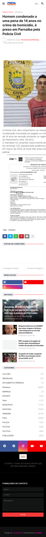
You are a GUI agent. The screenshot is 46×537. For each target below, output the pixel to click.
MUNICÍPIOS (23, 405)
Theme (39, 533)
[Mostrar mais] (32, 236)
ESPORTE (23, 396)
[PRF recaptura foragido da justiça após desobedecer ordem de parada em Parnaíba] (9, 345)
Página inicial (7, 12)
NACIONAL (23, 409)
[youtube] (33, 282)
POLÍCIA (23, 422)
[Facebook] (4, 236)
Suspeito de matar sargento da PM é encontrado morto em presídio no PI (30, 356)
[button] (3, 4)
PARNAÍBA (23, 414)
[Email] (27, 236)
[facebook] (12, 282)
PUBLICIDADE (23, 436)
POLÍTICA (23, 431)
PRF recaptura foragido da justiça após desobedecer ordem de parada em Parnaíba (31, 343)
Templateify (17, 533)
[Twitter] (10, 236)
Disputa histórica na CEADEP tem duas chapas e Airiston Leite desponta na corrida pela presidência (31, 329)
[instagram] (12, 287)
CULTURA (23, 374)
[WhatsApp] (15, 236)
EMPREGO (23, 392)
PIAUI (23, 418)
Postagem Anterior (11, 268)
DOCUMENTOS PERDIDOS (23, 383)
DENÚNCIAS (23, 378)
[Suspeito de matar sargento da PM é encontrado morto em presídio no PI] (9, 357)
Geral (23, 400)
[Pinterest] (21, 236)
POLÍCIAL (23, 427)
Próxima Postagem (34, 268)
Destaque (19, 12)
